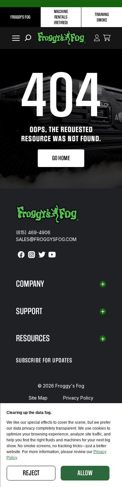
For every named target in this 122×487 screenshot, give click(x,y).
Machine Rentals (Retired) (61, 17)
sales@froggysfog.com (46, 239)
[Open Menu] (14, 38)
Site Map (38, 398)
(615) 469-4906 (33, 232)
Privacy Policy (78, 398)
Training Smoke (102, 17)
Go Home (61, 158)
